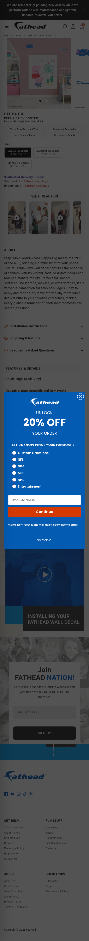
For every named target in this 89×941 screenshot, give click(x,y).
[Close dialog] (80, 396)
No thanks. (44, 540)
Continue (44, 511)
